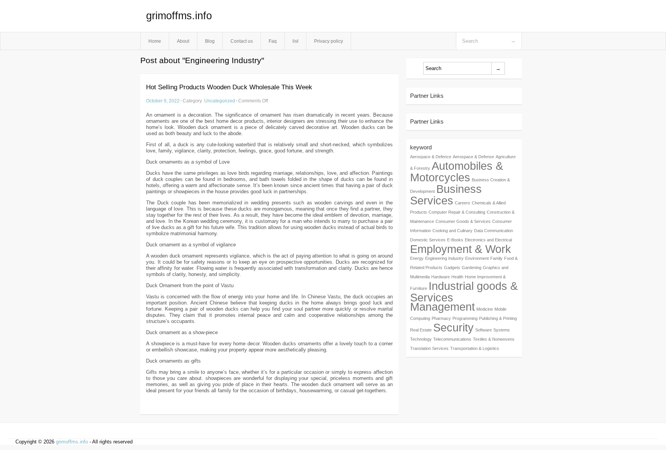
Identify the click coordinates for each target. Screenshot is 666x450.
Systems (501, 330)
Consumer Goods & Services (463, 221)
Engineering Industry (444, 258)
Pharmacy (441, 318)
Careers (462, 203)
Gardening (471, 267)
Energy (417, 258)
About (183, 40)
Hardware (440, 276)
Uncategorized (219, 100)
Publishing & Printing (498, 318)
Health (457, 276)
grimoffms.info (179, 16)
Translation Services (429, 348)
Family (496, 258)
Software (483, 330)
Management (442, 306)
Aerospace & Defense (473, 156)
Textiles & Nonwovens (494, 339)
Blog (210, 40)
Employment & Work (460, 249)
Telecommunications (452, 339)
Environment (477, 258)
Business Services (446, 194)
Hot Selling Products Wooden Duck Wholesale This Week (229, 87)
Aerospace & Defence (430, 156)
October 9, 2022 (163, 100)
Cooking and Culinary (452, 230)
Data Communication (493, 230)
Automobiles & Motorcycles (456, 171)
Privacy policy (328, 40)
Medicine (484, 309)
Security (453, 327)
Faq (273, 40)
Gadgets (452, 267)
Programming (465, 318)
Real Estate (421, 330)
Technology (421, 339)
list (295, 40)
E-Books (455, 240)
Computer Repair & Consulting (457, 212)
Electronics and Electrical (488, 240)
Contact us (241, 40)
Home (154, 40)
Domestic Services (428, 240)
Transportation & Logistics (474, 348)
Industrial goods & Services (464, 291)
